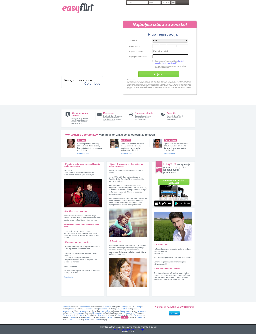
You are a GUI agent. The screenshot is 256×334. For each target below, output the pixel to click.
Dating (124, 307)
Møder (71, 320)
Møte (98, 320)
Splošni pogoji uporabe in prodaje (128, 329)
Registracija (68, 277)
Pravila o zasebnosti (169, 63)
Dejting (109, 317)
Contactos (107, 307)
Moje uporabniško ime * (138, 56)
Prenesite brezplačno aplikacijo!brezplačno (173, 182)
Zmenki (124, 317)
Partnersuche (85, 307)
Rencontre (67, 307)
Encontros (103, 309)
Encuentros (122, 309)
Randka (140, 317)
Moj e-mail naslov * (137, 51)
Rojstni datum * (135, 46)
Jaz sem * (133, 41)
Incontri (89, 309)
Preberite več (83, 153)
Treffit (86, 320)
